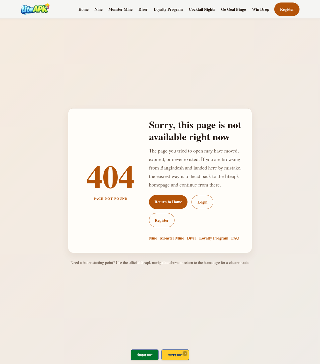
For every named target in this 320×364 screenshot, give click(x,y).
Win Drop (260, 9)
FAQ (235, 238)
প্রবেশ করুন (175, 354)
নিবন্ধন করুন (145, 354)
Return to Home (168, 201)
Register (287, 9)
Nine (98, 9)
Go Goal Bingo (233, 9)
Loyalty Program (168, 9)
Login (203, 202)
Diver (143, 9)
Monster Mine (120, 9)
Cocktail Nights (202, 9)
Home (83, 9)
